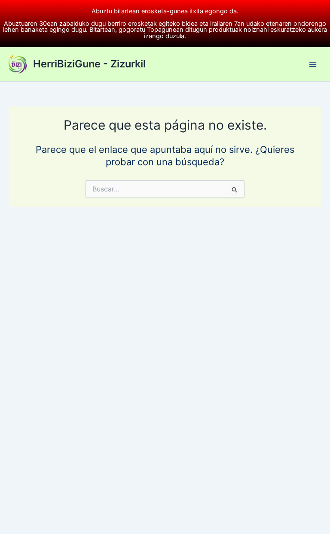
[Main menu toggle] (312, 64)
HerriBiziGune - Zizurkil (89, 64)
